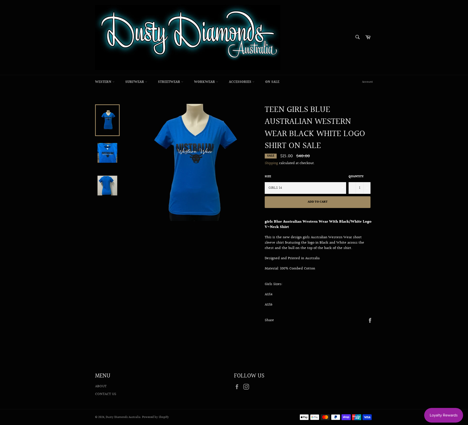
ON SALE (272, 82)
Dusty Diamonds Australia (123, 417)
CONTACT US (105, 394)
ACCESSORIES (240, 82)
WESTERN (103, 82)
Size (268, 177)
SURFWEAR (135, 82)
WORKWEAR (205, 82)
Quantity (356, 177)
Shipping (271, 163)
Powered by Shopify (155, 417)
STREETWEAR (169, 82)
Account (367, 81)
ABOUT (101, 386)
